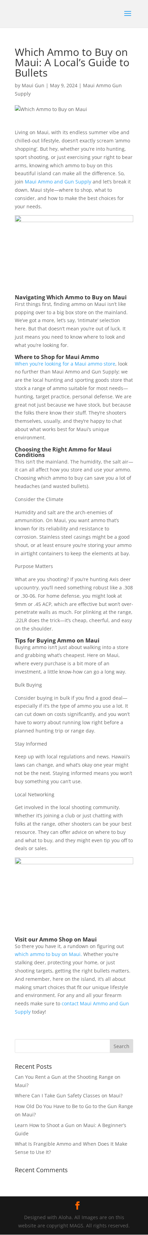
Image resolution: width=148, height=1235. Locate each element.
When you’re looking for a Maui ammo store (65, 363)
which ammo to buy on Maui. (48, 954)
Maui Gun (33, 85)
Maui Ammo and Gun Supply (57, 181)
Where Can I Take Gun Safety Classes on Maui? (69, 1095)
